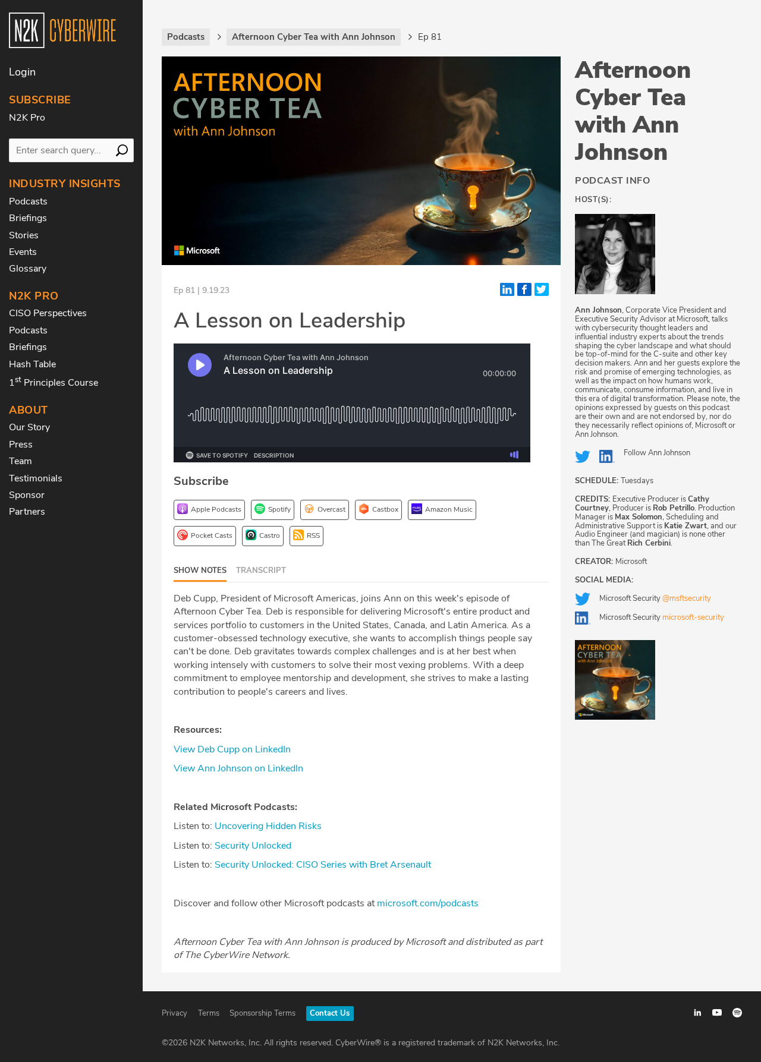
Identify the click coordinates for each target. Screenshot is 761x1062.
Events (23, 252)
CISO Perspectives (48, 313)
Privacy (174, 1013)
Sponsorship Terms (262, 1013)
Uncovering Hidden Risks (267, 826)
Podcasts (28, 201)
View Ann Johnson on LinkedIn (238, 768)
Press (21, 444)
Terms (208, 1013)
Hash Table (32, 364)
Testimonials (35, 478)
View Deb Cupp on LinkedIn (232, 749)
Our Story (29, 427)
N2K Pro (27, 117)
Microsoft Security (655, 598)
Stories (24, 235)
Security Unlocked (251, 845)
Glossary (27, 268)
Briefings (28, 218)
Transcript (261, 570)
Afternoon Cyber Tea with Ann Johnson (633, 111)
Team (20, 461)
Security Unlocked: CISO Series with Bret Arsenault (321, 864)
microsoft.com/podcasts (427, 903)
